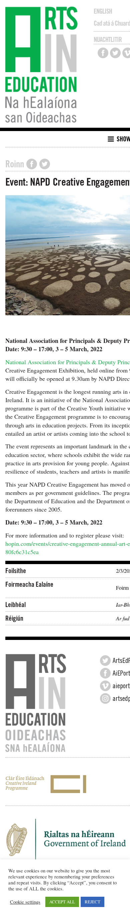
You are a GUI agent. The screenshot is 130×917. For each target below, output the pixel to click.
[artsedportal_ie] (105, 698)
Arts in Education (43, 65)
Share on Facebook (31, 164)
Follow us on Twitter (115, 53)
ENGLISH (103, 11)
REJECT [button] (92, 902)
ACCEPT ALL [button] (62, 902)
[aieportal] (105, 686)
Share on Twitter (44, 164)
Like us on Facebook (103, 53)
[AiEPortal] (105, 673)
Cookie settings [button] (25, 902)
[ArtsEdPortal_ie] (105, 660)
